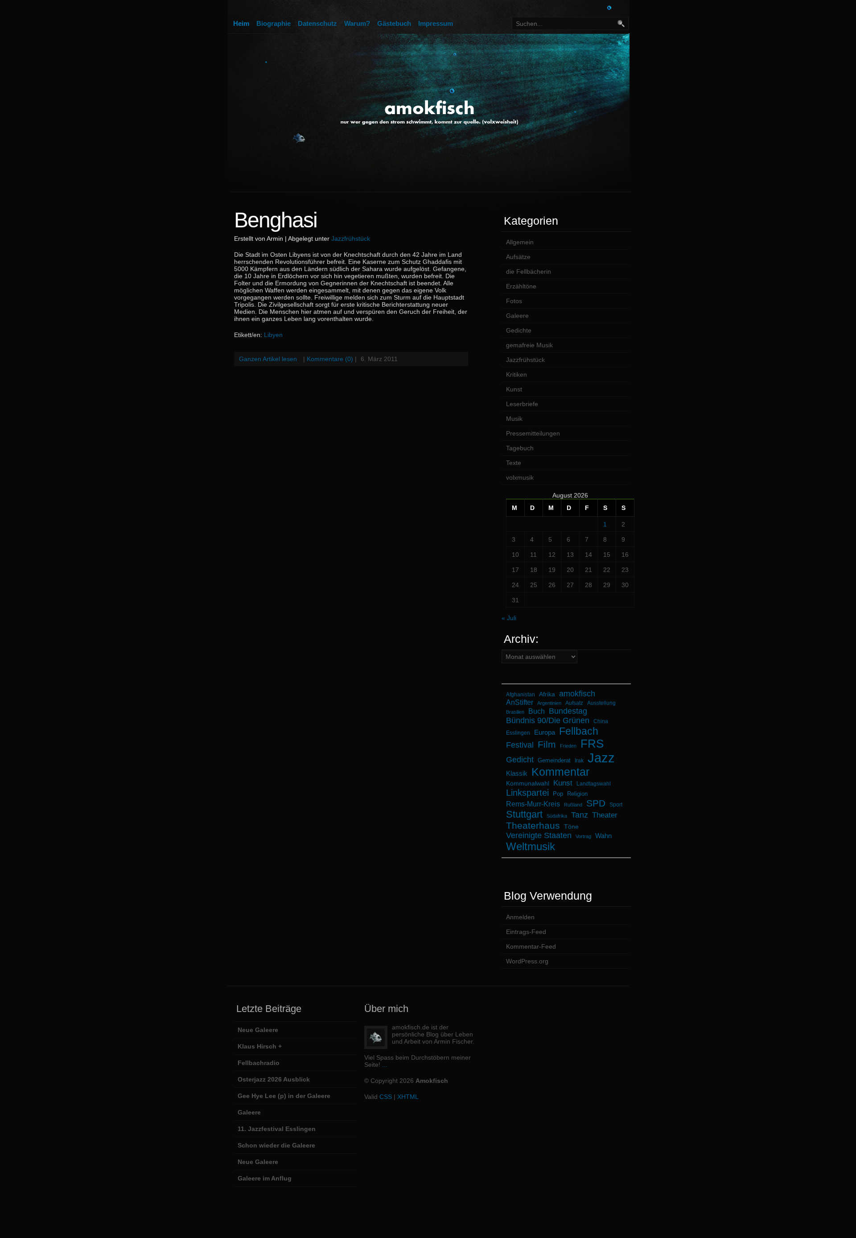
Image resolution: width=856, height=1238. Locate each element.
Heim (241, 23)
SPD (595, 803)
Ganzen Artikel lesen (268, 358)
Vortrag (583, 836)
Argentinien (549, 703)
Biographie (273, 23)
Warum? (357, 23)
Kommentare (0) (330, 358)
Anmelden (520, 917)
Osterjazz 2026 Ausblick (274, 1079)
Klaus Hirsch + (260, 1046)
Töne (571, 826)
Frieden (568, 746)
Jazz (601, 757)
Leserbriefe (522, 403)
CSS (385, 1096)
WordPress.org (527, 961)
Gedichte (518, 330)
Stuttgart (524, 814)
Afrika (547, 694)
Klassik (516, 773)
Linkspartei (527, 793)
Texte (513, 462)
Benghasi (275, 220)
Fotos (514, 300)
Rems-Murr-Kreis (533, 804)
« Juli (509, 617)
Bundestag (568, 711)
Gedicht (520, 759)
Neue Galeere (258, 1029)
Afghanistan (520, 694)
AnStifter (519, 702)
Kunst (514, 389)
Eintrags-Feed (526, 931)
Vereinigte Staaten (539, 835)
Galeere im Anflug (265, 1178)
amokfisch (577, 693)
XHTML (408, 1096)
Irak (579, 760)
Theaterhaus (533, 825)
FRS (592, 743)
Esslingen (518, 733)
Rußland (573, 804)
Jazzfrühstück (350, 238)
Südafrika (557, 815)
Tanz (579, 814)
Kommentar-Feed (531, 946)
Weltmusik (530, 846)
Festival (520, 744)
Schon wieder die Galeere (276, 1145)
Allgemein (520, 242)
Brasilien (515, 712)
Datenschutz (317, 23)
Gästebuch (394, 23)
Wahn (603, 835)
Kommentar (560, 771)
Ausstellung (601, 703)
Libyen (273, 334)
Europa (544, 732)
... (384, 1064)
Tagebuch (520, 448)
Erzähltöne (521, 286)
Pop (558, 793)
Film (547, 744)
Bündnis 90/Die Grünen (547, 720)
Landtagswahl (593, 783)
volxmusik (520, 477)
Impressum (435, 23)
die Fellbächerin (528, 271)
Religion (577, 793)
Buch (536, 711)
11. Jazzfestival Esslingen (277, 1128)
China (600, 721)
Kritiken (516, 374)
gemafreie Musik (529, 345)
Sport (615, 804)
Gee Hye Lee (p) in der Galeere (284, 1095)
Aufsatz (574, 703)
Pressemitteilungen (533, 433)
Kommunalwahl (527, 783)
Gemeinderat (554, 760)
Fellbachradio (259, 1062)
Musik (514, 418)
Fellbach (578, 731)
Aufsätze (518, 256)
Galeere (517, 315)
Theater (604, 815)
